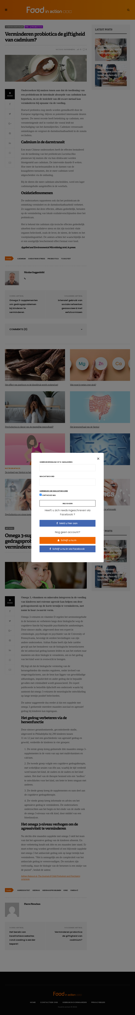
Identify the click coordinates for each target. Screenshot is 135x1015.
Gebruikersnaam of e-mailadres (56, 462)
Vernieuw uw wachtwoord (54, 491)
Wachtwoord (47, 476)
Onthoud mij (49, 495)
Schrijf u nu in (68, 540)
